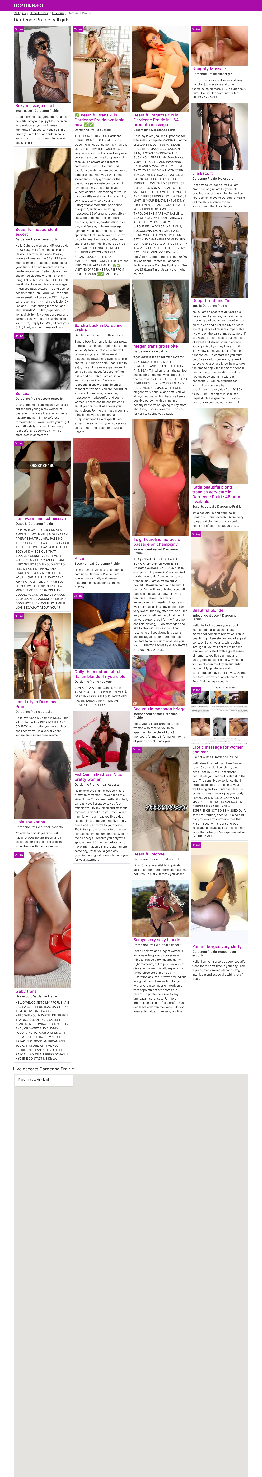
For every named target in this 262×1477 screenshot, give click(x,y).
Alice (79, 558)
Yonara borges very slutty (217, 946)
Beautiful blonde (149, 854)
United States (39, 13)
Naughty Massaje (209, 68)
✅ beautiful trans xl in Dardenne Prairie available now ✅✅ (99, 120)
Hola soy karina (30, 821)
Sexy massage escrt (35, 105)
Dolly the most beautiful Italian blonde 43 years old (100, 674)
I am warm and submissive (41, 518)
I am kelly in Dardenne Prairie (37, 704)
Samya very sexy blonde (156, 939)
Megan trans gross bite (155, 346)
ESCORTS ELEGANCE (28, 5)
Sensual (23, 393)
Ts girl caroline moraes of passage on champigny (157, 542)
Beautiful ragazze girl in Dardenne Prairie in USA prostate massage (156, 120)
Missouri (58, 13)
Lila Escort (202, 173)
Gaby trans (26, 991)
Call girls (20, 13)
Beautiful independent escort (36, 232)
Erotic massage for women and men (218, 749)
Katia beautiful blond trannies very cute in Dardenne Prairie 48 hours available (217, 494)
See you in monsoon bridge (159, 708)
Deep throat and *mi (211, 300)
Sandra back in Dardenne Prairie (99, 328)
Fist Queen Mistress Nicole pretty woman (100, 777)
